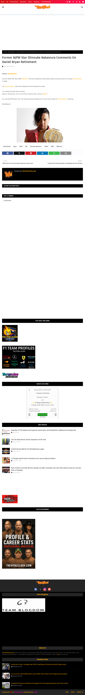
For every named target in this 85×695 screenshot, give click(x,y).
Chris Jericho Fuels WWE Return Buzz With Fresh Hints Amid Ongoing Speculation (39, 674)
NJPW (20, 146)
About (30, 1)
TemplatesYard (18, 692)
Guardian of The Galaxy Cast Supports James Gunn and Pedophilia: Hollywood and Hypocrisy (43, 430)
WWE (23, 79)
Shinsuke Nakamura (36, 146)
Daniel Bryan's (9, 86)
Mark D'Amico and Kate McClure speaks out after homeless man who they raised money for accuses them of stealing (46, 469)
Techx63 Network (46, 1)
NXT (27, 79)
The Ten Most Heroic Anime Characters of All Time (28, 440)
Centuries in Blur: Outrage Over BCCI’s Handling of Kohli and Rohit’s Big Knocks (38, 664)
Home (2, 1)
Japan (15, 146)
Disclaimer (23, 1)
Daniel (60, 99)
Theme (35, 692)
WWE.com (59, 146)
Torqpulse (36, 1)
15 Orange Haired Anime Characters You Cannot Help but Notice (33, 458)
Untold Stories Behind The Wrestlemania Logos (27, 449)
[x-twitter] (73, 2)
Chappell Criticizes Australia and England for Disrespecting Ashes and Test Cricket (39, 683)
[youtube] (83, 2)
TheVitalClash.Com (8, 653)
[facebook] (69, 2)
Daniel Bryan (11, 52)
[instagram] (76, 2)
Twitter (46, 146)
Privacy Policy (14, 1)
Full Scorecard (42, 414)
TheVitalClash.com (29, 171)
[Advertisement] (42, 31)
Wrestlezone (12, 74)
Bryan (65, 99)
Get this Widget (42, 416)
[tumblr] (80, 2)
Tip (7, 1)
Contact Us (80, 692)
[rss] (67, 2)
